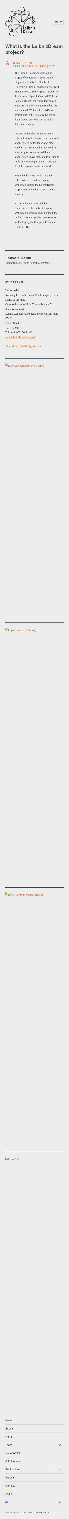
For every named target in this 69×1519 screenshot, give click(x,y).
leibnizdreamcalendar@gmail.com (23, 346)
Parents (10, 1477)
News (8, 1420)
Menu (58, 21)
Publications (12, 1469)
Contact (10, 1486)
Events (9, 1428)
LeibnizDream (11, 1512)
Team (8, 1445)
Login (8, 1494)
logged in (24, 262)
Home (9, 1437)
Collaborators (13, 1453)
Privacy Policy (42, 1512)
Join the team (13, 1461)
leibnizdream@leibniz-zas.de (20, 337)
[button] (34, 64)
